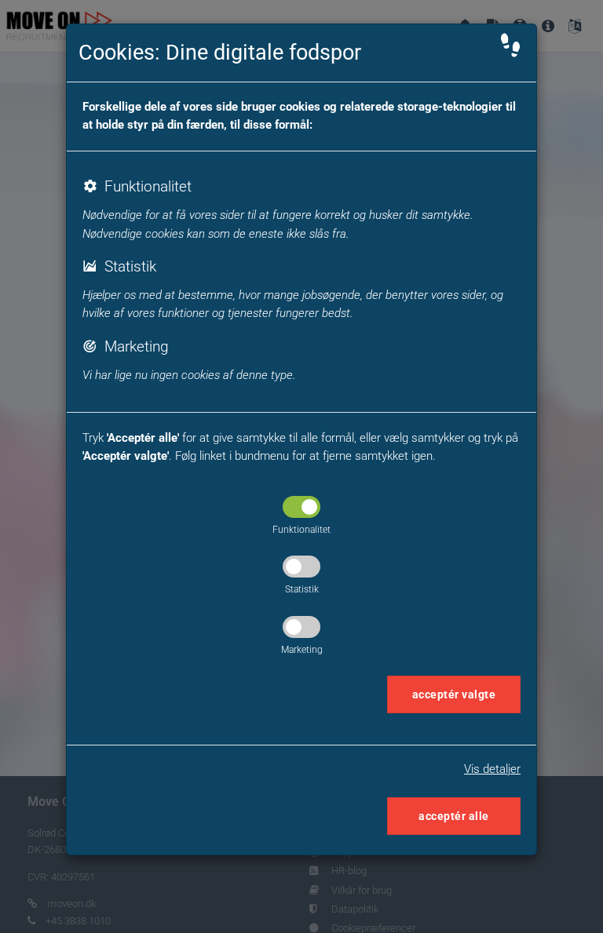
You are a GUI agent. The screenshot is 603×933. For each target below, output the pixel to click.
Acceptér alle (453, 816)
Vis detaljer (492, 769)
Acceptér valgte (454, 694)
